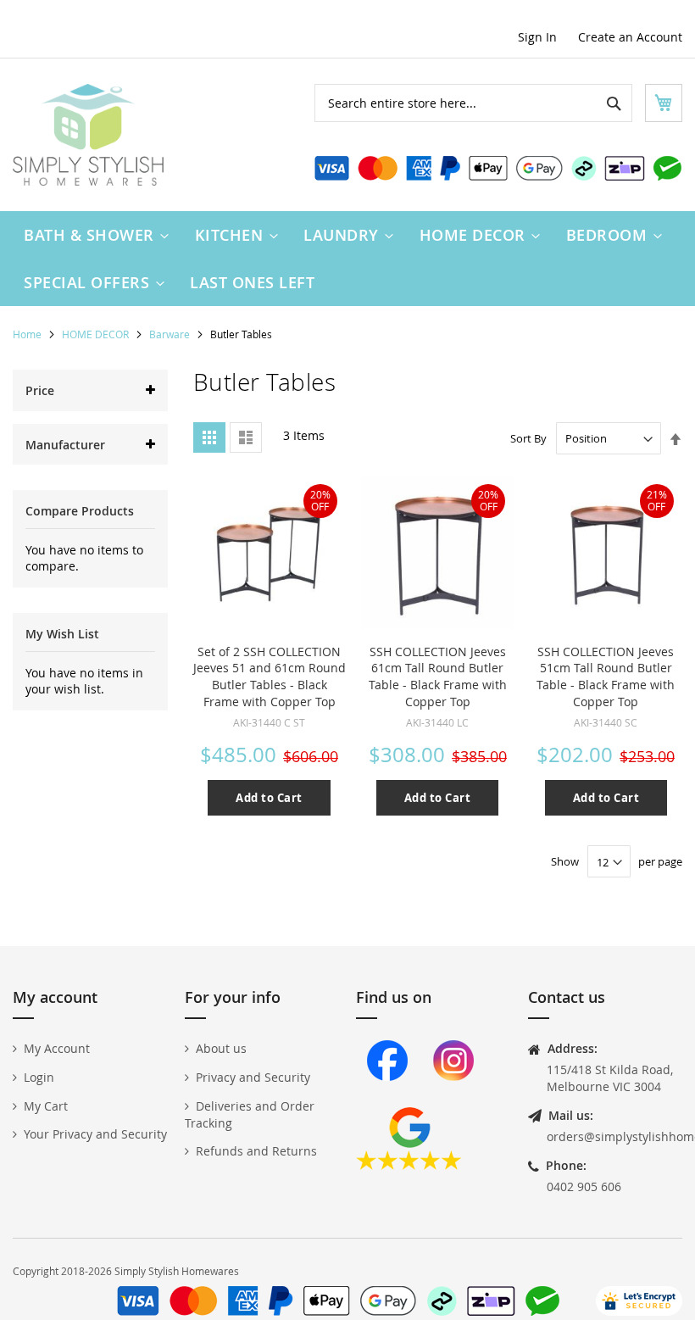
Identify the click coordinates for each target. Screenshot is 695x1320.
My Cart (46, 1106)
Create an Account (630, 37)
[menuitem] (92, 235)
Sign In (537, 37)
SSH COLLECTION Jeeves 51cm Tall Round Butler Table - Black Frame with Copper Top (606, 676)
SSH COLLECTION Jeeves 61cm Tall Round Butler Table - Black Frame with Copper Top (438, 676)
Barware (170, 334)
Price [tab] (39, 390)
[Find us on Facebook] (387, 1098)
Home (28, 334)
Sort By (528, 438)
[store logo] (88, 135)
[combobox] (473, 103)
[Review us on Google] (409, 1165)
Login (39, 1077)
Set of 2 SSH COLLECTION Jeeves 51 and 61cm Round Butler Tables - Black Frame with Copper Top (269, 676)
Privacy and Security (253, 1077)
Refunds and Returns (256, 1151)
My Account (57, 1048)
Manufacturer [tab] (65, 445)
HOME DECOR (96, 334)
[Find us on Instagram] (453, 1098)
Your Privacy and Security (95, 1134)
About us (221, 1048)
